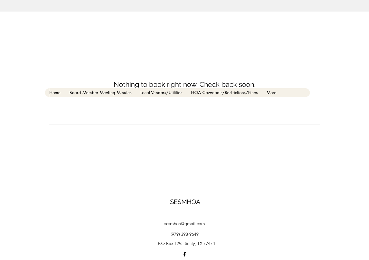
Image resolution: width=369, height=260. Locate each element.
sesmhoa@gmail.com (184, 223)
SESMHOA (185, 201)
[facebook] (184, 254)
